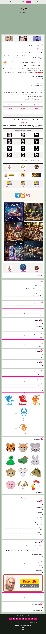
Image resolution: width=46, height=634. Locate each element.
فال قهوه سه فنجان (39, 326)
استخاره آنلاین (23, 1)
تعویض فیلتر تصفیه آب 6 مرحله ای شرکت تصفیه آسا (34, 545)
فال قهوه (40, 324)
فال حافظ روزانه (39, 568)
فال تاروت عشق (39, 529)
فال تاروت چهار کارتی (38, 517)
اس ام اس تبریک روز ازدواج (37, 295)
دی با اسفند (9, 115)
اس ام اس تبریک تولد (38, 285)
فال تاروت (33, 1)
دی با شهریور (9, 108)
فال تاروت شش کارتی (38, 522)
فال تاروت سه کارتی (39, 515)
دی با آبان (23, 112)
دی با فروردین (36, 104)
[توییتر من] (20, 619)
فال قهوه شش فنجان (38, 329)
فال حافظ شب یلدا (39, 570)
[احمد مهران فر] (37, 39)
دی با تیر (36, 108)
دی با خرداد (9, 104)
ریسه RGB (40, 383)
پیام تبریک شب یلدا (39, 573)
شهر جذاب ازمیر (39, 548)
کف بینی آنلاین (39, 337)
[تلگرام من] (32, 619)
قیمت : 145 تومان (23, 497)
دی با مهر (36, 112)
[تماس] (23, 619)
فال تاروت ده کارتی (39, 527)
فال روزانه (28, 1)
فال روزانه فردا (39, 608)
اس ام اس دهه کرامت (38, 293)
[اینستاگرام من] (26, 619)
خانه (42, 1)
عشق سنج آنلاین (39, 374)
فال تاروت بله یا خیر (39, 534)
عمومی (36, 275)
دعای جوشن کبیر (39, 355)
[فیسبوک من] (29, 619)
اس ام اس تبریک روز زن (38, 290)
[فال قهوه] (33, 232)
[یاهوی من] (35, 619)
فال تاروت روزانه (39, 505)
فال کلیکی (40, 366)
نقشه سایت (17, 625)
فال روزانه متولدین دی (34, 45)
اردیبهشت (25, 99)
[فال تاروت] (33, 212)
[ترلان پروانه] (23, 39)
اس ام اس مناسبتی (16, 1)
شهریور (30, 99)
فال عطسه (40, 599)
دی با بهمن (23, 115)
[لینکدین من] (10, 619)
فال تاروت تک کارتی (39, 512)
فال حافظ (38, 1)
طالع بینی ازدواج (39, 346)
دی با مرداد (23, 108)
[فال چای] (33, 251)
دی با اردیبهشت (23, 104)
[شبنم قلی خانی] (9, 39)
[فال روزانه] (14, 212)
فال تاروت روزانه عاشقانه (38, 532)
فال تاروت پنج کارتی (39, 520)
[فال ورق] (14, 251)
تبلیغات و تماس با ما (8, 1)
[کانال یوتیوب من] (13, 619)
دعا (41, 357)
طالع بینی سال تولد (39, 492)
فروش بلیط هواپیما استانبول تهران (36, 554)
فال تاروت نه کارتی (39, 524)
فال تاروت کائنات (39, 510)
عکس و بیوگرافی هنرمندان (37, 610)
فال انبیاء (40, 315)
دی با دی (36, 115)
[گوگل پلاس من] (17, 619)
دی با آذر (9, 112)
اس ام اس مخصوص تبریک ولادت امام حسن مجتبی (34, 288)
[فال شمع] (14, 232)
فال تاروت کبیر (39, 507)
